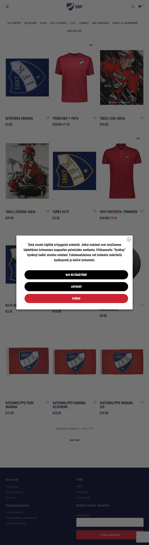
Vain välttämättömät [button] (76, 275)
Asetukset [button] (76, 286)
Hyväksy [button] (76, 298)
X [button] (128, 239)
